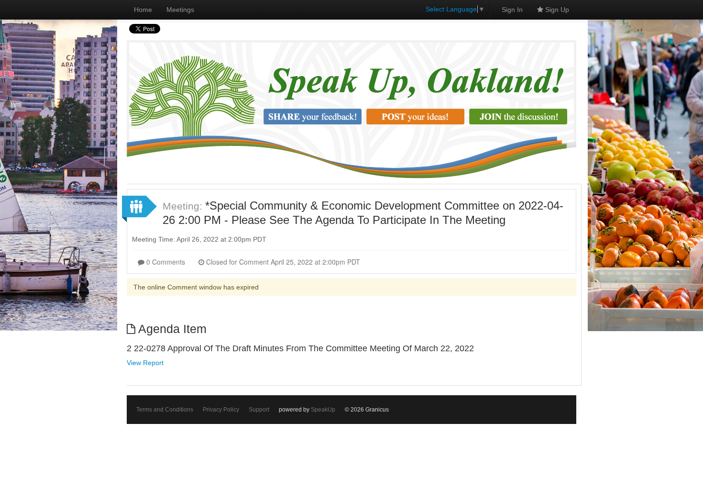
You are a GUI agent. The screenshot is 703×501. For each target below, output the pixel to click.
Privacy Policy (221, 409)
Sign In (512, 9)
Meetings (180, 9)
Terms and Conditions (164, 409)
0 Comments (164, 262)
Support (259, 409)
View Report (145, 363)
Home (143, 9)
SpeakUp (323, 409)
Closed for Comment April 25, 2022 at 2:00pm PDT (282, 262)
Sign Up (556, 9)
